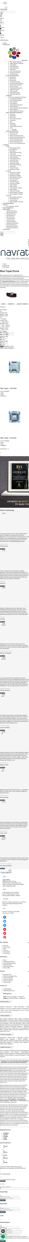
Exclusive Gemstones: (6, 1034)
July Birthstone (10, 220)
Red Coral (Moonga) (15, 1023)
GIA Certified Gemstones (16, 138)
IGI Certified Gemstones (16, 141)
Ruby (10, 1010)
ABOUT (3, 304)
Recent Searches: (5, 1001)
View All (14, 129)
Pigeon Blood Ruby (15, 92)
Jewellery (6, 145)
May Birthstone (10, 217)
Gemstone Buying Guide (9, 963)
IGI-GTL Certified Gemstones (17, 143)
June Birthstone (10, 218)
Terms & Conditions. (21, 1236)
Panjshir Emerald (14, 89)
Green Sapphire (14, 101)
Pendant (8, 171)
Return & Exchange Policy (10, 976)
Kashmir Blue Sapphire (16, 85)
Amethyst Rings (14, 160)
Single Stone (5, 322)
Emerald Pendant (14, 181)
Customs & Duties (8, 979)
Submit (3, 1200)
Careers (5, 950)
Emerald (13, 1008)
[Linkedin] (5, 925)
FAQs (4, 960)
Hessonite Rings (14, 161)
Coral (6, 1010)
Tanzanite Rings (14, 168)
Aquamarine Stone (5, 1031)
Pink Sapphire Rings (15, 158)
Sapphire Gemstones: (6, 1047)
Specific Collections (12, 131)
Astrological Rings (8, 203)
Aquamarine (13, 115)
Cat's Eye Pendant (14, 178)
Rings (8, 146)
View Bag (2, 1184)
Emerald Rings (13, 149)
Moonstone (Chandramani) (13, 1025)
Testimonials (6, 947)
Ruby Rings (13, 151)
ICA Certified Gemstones (16, 140)
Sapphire (9, 95)
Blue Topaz (13, 117)
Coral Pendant (13, 180)
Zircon (22, 1010)
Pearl (2, 1010)
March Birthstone (11, 214)
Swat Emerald (13, 91)
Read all (2, 549)
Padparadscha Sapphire (16, 88)
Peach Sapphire (14, 106)
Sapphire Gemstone (5, 1006)
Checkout (3, 1181)
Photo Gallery (6, 967)
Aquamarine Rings (14, 169)
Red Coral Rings (14, 157)
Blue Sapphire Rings (15, 148)
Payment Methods (8, 977)
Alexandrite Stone (23, 1029)
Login (1, 40)
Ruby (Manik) (13, 65)
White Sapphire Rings (15, 164)
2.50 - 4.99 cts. (6, 325)
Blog (4, 948)
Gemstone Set (13, 134)
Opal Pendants (13, 184)
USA (4, 908)
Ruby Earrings (13, 200)
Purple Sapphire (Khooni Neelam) (18, 108)
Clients (5, 204)
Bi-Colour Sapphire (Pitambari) (18, 97)
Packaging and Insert (8, 961)
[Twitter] (5, 921)
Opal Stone (15, 1028)
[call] (3, 1231)
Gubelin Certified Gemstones (17, 137)
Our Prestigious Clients (12, 206)
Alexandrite (13, 77)
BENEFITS (11, 304)
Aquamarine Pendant (15, 175)
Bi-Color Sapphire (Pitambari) (8, 1050)
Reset (1, 346)
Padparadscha (4, 1040)
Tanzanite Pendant (15, 191)
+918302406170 (7, 989)
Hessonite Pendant (15, 183)
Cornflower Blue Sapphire (16, 83)
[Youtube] (5, 933)
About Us (5, 945)
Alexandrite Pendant (15, 172)
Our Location (6, 951)
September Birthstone (12, 223)
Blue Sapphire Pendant (16, 177)
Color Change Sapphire (16, 100)
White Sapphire (14, 109)
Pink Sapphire (13, 103)
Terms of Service (7, 980)
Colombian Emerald (15, 81)
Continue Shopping (5, 1186)
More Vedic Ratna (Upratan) (14, 112)
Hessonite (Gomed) (15, 72)
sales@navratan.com (9, 990)
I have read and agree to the (14, 1236)
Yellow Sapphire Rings (16, 152)
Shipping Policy (7, 974)
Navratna (24, 60)
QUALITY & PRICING (22, 304)
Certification (6, 953)
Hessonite (25, 1008)
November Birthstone (12, 226)
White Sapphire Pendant (16, 192)
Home (5, 43)
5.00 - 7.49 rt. (5, 329)
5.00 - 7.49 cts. (6, 326)
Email (2, 1196)
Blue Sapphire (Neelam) (16, 62)
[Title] (1, 14)
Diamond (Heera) (14, 68)
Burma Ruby (13, 80)
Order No (2, 1198)
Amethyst (12, 114)
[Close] (0, 452)
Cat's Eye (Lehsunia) (15, 71)
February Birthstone (11, 212)
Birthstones (6, 209)
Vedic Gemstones (19, 1006)
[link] (14, 17)
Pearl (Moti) (13, 69)
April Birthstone (10, 215)
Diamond (19, 1008)
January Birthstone (11, 211)
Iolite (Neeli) (13, 125)
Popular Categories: (5, 1015)
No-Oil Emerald (14, 86)
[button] (8, 346)
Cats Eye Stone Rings (15, 155)
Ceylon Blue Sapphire (20, 1055)
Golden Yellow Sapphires (6, 1043)
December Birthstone (12, 227)
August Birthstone (11, 221)
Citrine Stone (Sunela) (15, 118)
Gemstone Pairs (14, 132)
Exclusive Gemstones (12, 75)
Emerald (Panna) (14, 66)
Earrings (8, 195)
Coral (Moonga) (14, 74)
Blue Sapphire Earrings (16, 197)
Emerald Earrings (14, 198)
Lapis (11, 128)
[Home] (4, 8)
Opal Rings (12, 166)
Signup (6, 40)
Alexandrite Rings (14, 163)
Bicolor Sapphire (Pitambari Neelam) (11, 1026)
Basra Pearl (13, 78)
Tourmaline (13, 120)
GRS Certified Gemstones (16, 135)
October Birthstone (11, 224)
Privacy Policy (7, 982)
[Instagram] (5, 937)
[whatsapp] (3, 1236)
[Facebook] (5, 917)
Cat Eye (8, 1008)
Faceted (4, 319)
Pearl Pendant (13, 186)
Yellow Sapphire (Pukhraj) (16, 63)
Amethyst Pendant (15, 174)
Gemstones (6, 44)
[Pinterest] (5, 929)
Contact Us (6, 229)
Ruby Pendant (13, 189)
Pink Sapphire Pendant (16, 188)
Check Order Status (8, 966)
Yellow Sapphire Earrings (16, 201)
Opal (11, 121)
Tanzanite (12, 123)
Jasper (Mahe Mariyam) (16, 126)
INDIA (4, 876)
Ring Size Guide (7, 964)
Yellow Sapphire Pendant (16, 194)
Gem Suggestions (8, 208)
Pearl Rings (13, 154)
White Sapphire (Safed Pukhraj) (8, 1029)
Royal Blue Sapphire (15, 94)
